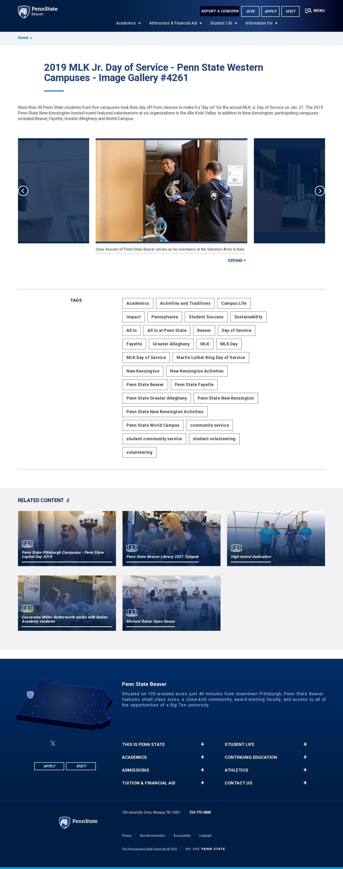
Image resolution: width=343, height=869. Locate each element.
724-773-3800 (200, 812)
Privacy (127, 835)
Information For (259, 23)
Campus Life (234, 303)
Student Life (221, 23)
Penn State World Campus (152, 425)
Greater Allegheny (171, 343)
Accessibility (182, 835)
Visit (291, 11)
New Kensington (142, 371)
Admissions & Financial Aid (173, 23)
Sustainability (248, 316)
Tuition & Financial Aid (148, 783)
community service (209, 425)
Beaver (204, 330)
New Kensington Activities (197, 371)
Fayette (134, 343)
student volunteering (214, 438)
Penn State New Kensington (226, 398)
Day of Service (236, 330)
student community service (154, 438)
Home (23, 37)
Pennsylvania (164, 316)
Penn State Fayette (194, 384)
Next (320, 191)
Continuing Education (251, 757)
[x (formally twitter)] (53, 743)
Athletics (236, 770)
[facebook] (41, 743)
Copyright (205, 835)
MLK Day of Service (146, 357)
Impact (133, 316)
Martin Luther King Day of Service (211, 357)
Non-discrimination (152, 835)
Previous (23, 191)
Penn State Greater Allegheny (156, 398)
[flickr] (64, 743)
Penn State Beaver (145, 384)
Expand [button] (235, 260)
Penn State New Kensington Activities (164, 411)
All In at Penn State (166, 330)
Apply (270, 11)
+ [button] (202, 744)
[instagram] (88, 743)
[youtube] (76, 743)
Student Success (206, 316)
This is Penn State (143, 744)
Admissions (135, 770)
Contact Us (238, 783)
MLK (205, 343)
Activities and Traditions (185, 303)
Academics (126, 23)
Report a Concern (219, 11)
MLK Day (229, 343)
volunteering (139, 452)
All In (131, 330)
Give (250, 11)
